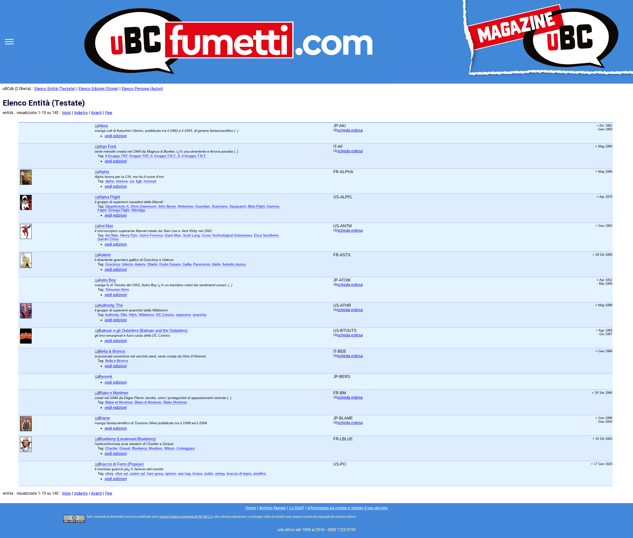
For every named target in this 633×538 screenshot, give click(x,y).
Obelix (152, 264)
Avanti (96, 112)
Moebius (155, 448)
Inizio (66, 112)
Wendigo (138, 210)
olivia (109, 473)
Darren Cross (108, 239)
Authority (112, 315)
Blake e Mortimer (113, 393)
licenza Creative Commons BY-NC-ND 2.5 (185, 516)
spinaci (170, 473)
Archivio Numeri (272, 508)
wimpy (220, 473)
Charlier (111, 448)
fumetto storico (234, 264)
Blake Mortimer (175, 402)
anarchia (199, 315)
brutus (198, 473)
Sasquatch (237, 206)
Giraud (124, 448)
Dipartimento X (117, 206)
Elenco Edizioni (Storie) (98, 88)
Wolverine (185, 206)
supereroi (183, 315)
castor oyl (137, 473)
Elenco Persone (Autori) (142, 88)
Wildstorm (146, 315)
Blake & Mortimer (148, 402)
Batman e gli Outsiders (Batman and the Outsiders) (143, 330)
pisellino (259, 473)
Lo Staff (296, 508)
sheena (122, 181)
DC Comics (165, 315)
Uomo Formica (151, 235)
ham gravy (155, 473)
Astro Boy (107, 280)
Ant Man (106, 226)
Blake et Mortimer (119, 402)
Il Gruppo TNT (116, 156)
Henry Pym (128, 235)
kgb (139, 181)
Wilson (169, 448)
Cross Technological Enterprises (227, 235)
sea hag (184, 473)
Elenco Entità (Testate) (54, 88)
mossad (150, 181)
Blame (104, 418)
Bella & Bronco (112, 351)
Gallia (186, 264)
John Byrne (167, 206)
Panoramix (201, 264)
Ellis (124, 315)
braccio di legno (239, 473)
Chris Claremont (143, 206)
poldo (208, 473)
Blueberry (139, 448)
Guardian (202, 206)
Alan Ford (107, 146)
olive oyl (121, 473)
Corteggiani (186, 448)
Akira (103, 126)
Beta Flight (256, 206)
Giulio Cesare (170, 264)
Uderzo (127, 264)
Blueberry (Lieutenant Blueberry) (127, 439)
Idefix (216, 264)
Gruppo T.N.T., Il (167, 156)
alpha (109, 181)
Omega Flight (119, 210)
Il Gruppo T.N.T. (194, 156)
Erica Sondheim (266, 235)
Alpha (104, 172)
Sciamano (219, 206)
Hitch (133, 315)
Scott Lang (191, 235)
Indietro (81, 112)
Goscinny (112, 264)
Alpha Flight (109, 197)
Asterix (105, 255)
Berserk (105, 376)
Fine (108, 112)
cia (132, 181)
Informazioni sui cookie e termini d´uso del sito (347, 508)
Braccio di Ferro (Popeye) (121, 464)
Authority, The (111, 305)
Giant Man (173, 235)
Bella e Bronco (116, 361)
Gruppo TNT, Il (140, 156)
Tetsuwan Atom (117, 289)
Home (251, 508)
